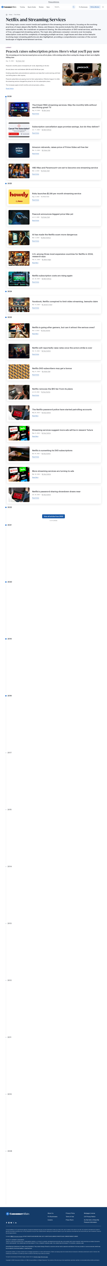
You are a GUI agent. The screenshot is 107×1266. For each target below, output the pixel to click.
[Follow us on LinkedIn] (16, 1222)
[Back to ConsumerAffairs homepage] (6, 14)
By (20, 61)
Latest (8, 47)
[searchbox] (64, 7)
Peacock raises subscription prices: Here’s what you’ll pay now (53, 51)
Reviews (41, 7)
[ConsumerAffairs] (8, 7)
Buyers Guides (32, 7)
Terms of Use (70, 1216)
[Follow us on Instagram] (9, 1222)
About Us (50, 1213)
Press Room (69, 1220)
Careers (50, 1220)
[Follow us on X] (13, 1222)
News (48, 7)
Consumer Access (16, 1236)
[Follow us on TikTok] (11, 1222)
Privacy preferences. (53, 2)
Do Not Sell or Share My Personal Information (91, 1221)
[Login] (103, 7)
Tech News (17, 14)
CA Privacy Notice (89, 1216)
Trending (22, 7)
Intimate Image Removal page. (41, 1256)
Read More (35, 263)
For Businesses (83, 7)
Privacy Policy (70, 1213)
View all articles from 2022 (53, 516)
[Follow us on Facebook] (6, 1222)
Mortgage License (89, 1213)
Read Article (10, 88)
